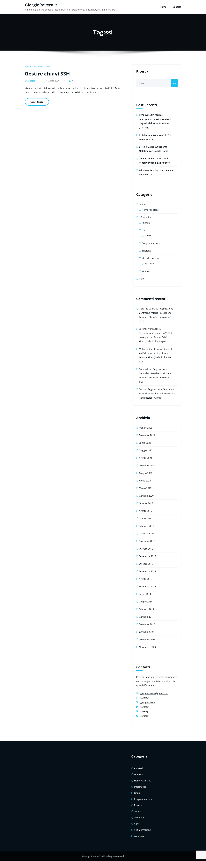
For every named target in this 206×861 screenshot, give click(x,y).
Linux (41, 66)
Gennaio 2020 (146, 495)
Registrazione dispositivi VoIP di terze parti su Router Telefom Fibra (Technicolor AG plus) (156, 337)
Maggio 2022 (145, 450)
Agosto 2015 (145, 578)
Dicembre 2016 (147, 541)
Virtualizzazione (150, 258)
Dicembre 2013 (147, 624)
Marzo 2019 (145, 518)
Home (163, 6)
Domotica (144, 204)
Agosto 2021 (145, 457)
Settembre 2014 (147, 586)
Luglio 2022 (145, 442)
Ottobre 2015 (146, 563)
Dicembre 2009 (147, 639)
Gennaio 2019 (146, 533)
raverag (144, 697)
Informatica (30, 66)
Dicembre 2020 (147, 465)
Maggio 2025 (145, 427)
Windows (146, 271)
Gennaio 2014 (146, 616)
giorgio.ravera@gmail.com (154, 693)
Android (146, 222)
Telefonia (146, 250)
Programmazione (151, 243)
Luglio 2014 (145, 594)
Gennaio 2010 (146, 631)
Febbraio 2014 (146, 609)
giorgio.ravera (147, 702)
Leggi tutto (36, 101)
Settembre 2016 (147, 556)
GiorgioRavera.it (41, 5)
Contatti (177, 6)
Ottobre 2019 (146, 503)
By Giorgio (30, 80)
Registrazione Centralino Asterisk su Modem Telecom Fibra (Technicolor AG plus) (157, 393)
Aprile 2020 (145, 480)
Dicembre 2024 (147, 435)
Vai (174, 83)
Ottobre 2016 (146, 548)
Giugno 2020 (145, 473)
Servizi (49, 66)
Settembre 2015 (147, 571)
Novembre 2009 (147, 647)
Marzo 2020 (145, 488)
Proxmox (149, 263)
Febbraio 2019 (146, 526)
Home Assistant (150, 209)
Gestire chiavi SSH (47, 73)
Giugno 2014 (145, 601)
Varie (141, 278)
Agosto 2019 (145, 510)
